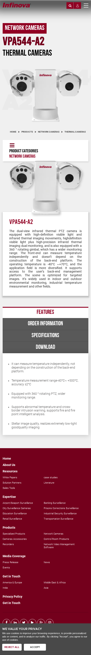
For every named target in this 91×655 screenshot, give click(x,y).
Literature (49, 482)
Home (13, 132)
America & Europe (12, 582)
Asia (46, 587)
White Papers (10, 477)
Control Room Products (56, 539)
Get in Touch (11, 576)
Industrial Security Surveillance (60, 513)
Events (6, 567)
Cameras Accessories (15, 539)
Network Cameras (48, 132)
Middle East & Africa (55, 582)
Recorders (8, 544)
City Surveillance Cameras (17, 508)
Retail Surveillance (12, 518)
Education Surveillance (15, 513)
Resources (10, 471)
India (5, 587)
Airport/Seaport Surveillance (18, 503)
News (47, 562)
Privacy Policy (12, 596)
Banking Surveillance (55, 503)
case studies (51, 477)
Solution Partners (12, 482)
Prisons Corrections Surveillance (61, 508)
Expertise (9, 497)
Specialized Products (14, 533)
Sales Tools (9, 488)
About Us (9, 465)
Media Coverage (14, 556)
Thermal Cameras (75, 132)
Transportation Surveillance (58, 518)
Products (27, 132)
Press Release (10, 562)
